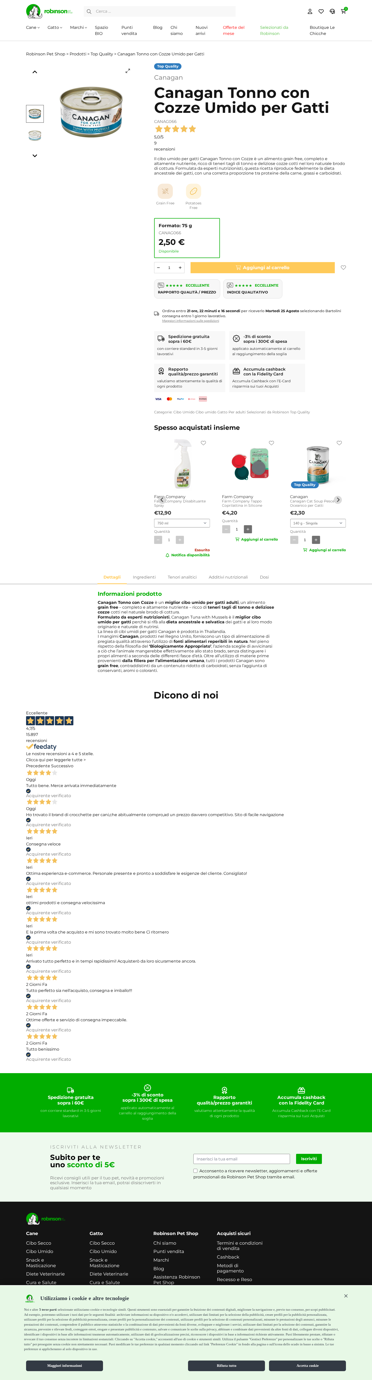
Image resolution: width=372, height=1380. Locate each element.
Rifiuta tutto (226, 1366)
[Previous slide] (162, 500)
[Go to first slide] (338, 500)
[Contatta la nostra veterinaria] (332, 11)
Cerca (89, 11)
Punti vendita (168, 1251)
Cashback (228, 1257)
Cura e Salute (41, 1282)
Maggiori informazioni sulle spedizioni (190, 321)
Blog (157, 27)
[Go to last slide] (35, 72)
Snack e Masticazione (41, 1263)
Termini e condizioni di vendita (240, 1246)
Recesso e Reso (234, 1279)
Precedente (38, 765)
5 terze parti (48, 1309)
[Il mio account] (310, 11)
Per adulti (237, 412)
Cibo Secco (38, 1243)
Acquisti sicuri (234, 1233)
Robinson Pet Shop (175, 1233)
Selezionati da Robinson (268, 412)
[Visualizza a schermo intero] (128, 71)
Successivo (62, 765)
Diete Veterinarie (45, 1274)
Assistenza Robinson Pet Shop (176, 1280)
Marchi (77, 27)
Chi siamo (164, 1243)
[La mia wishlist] (321, 11)
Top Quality (300, 412)
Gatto (53, 27)
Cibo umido (206, 412)
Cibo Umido (184, 412)
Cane (31, 27)
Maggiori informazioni (64, 1366)
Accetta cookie (308, 1366)
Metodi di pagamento (230, 1268)
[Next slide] (35, 155)
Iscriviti (309, 1158)
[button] (346, 1296)
